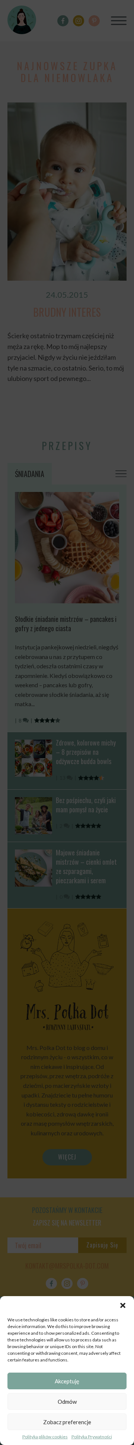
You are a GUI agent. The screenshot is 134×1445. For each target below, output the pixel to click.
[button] (123, 1305)
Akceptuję (67, 1381)
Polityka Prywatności (91, 1436)
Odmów (67, 1401)
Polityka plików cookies (45, 1436)
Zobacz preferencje (67, 1422)
